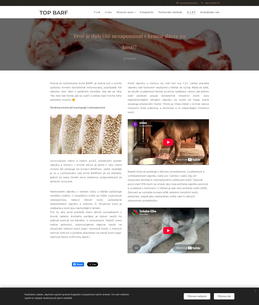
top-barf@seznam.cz (189, 3)
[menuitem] (97, 12)
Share (80, 264)
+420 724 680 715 (211, 3)
